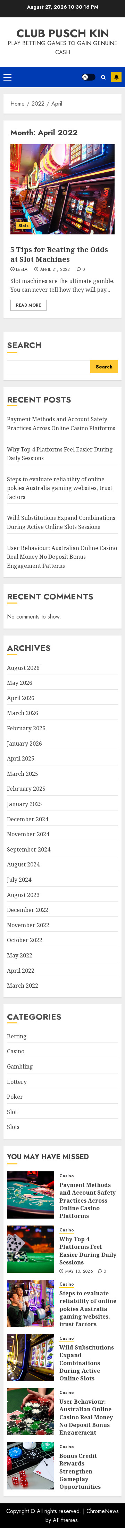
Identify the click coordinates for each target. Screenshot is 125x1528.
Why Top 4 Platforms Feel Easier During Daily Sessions (87, 1250)
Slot (12, 1112)
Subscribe (116, 77)
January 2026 (24, 743)
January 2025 (24, 804)
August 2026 (23, 668)
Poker (15, 1097)
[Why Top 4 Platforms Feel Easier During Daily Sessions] (30, 1249)
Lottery (17, 1082)
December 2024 (27, 819)
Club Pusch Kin (62, 33)
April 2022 (20, 970)
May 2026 (19, 683)
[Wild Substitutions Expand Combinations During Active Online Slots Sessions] (30, 1357)
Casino (15, 1051)
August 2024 (23, 864)
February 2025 (26, 788)
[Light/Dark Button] (88, 77)
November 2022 (28, 925)
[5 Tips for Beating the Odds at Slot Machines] (62, 189)
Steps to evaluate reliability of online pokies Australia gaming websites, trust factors (59, 488)
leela (22, 270)
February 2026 (26, 728)
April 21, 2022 (55, 270)
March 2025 (22, 774)
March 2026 (22, 713)
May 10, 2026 (79, 1271)
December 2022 (27, 910)
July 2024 (19, 879)
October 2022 (24, 940)
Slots (23, 226)
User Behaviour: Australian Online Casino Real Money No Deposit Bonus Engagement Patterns (62, 557)
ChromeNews (102, 1511)
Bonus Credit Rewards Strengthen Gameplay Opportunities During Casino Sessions (80, 1479)
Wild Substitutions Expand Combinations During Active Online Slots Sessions (86, 1367)
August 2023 (23, 895)
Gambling (20, 1066)
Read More (28, 305)
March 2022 (22, 985)
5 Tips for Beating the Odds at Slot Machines (59, 254)
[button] (7, 77)
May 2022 (19, 955)
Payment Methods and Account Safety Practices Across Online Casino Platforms (87, 1200)
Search (24, 345)
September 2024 (28, 849)
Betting (17, 1036)
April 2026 (20, 698)
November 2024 (28, 834)
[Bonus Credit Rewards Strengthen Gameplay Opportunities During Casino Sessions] (30, 1465)
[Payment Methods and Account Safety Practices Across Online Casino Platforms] (30, 1195)
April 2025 (20, 758)
